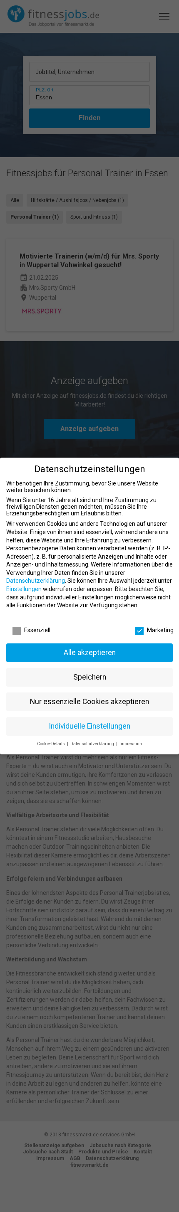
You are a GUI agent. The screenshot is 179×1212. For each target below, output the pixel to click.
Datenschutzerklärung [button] (92, 743)
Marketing (160, 630)
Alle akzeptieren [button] (90, 652)
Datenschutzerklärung (35, 580)
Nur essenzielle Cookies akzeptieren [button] (89, 701)
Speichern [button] (89, 677)
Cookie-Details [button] (51, 743)
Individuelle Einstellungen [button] (89, 726)
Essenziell (37, 630)
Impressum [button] (130, 743)
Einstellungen (24, 589)
